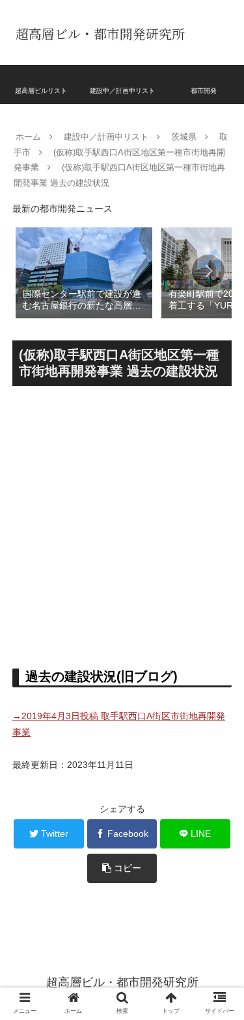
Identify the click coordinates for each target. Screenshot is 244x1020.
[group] (84, 272)
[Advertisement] (122, 522)
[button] (208, 271)
